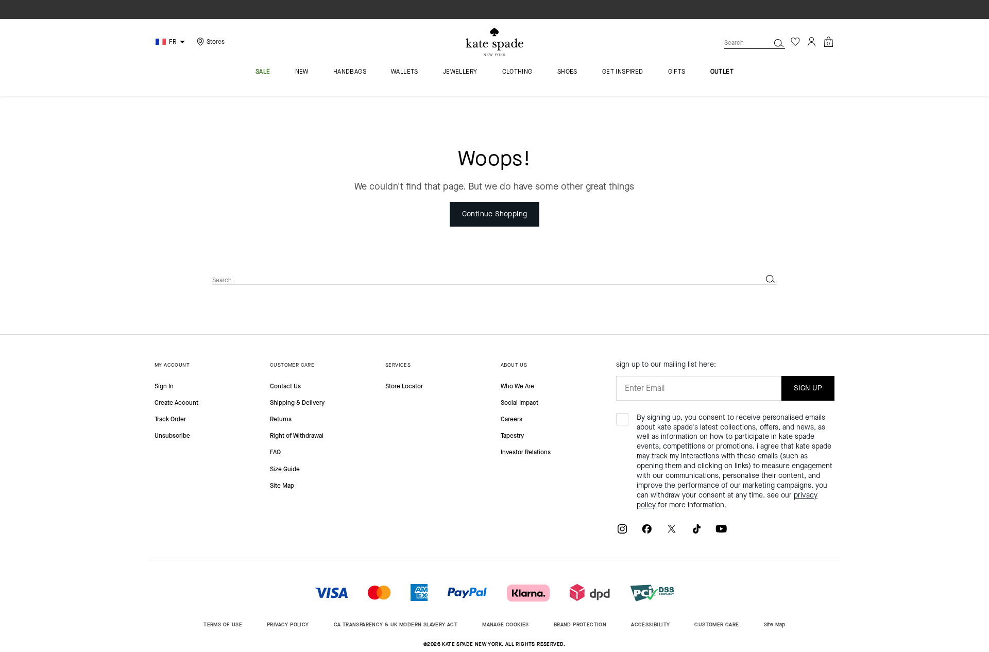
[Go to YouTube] (721, 528)
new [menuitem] (302, 72)
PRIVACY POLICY (288, 624)
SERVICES (398, 365)
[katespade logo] (494, 42)
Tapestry (512, 436)
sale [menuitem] (262, 72)
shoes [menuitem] (567, 72)
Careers (511, 419)
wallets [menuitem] (404, 72)
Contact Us (285, 386)
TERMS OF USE (222, 624)
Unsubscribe (172, 436)
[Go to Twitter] (672, 528)
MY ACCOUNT (172, 365)
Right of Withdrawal (296, 436)
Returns (281, 419)
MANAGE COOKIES (505, 624)
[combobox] (754, 43)
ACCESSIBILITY (650, 624)
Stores (216, 42)
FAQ (275, 452)
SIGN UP (808, 388)
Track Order (170, 419)
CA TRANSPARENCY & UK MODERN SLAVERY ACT (396, 624)
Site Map (282, 486)
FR (172, 42)
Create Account (176, 403)
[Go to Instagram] (622, 528)
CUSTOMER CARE (292, 365)
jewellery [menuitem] (460, 72)
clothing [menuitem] (517, 72)
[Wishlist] (795, 42)
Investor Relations (526, 452)
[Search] (779, 43)
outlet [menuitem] (722, 72)
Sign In (164, 386)
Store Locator (404, 386)
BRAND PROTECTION (580, 624)
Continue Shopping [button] (494, 214)
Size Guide (285, 469)
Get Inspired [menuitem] (622, 72)
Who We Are (517, 386)
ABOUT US (514, 365)
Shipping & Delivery (297, 403)
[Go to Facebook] (647, 528)
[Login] (812, 42)
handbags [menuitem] (349, 72)
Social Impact (519, 403)
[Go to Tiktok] (696, 528)
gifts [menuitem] (677, 72)
